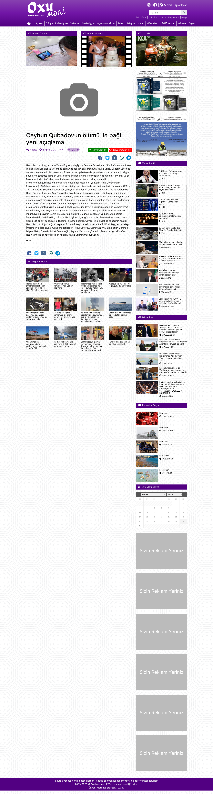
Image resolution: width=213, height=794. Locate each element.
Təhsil (121, 23)
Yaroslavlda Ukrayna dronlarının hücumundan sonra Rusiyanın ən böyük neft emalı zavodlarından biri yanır (92, 317)
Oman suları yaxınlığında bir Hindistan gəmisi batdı (120, 315)
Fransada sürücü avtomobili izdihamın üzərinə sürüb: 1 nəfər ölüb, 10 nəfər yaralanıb (37, 287)
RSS (108, 784)
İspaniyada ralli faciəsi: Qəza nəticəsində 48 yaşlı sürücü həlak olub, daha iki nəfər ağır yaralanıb (92, 288)
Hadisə (33, 149)
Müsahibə (152, 23)
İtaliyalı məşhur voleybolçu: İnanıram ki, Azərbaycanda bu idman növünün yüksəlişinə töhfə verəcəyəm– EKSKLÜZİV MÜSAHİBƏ (172, 387)
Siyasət (39, 23)
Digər (192, 23)
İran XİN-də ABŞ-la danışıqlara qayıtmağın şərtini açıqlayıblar (169, 272)
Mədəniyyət (88, 23)
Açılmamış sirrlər (106, 23)
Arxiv (163, 17)
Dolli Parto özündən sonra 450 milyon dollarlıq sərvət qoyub (171, 173)
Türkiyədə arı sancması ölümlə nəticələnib (119, 343)
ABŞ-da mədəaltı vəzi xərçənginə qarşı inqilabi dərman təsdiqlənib (170, 287)
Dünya (49, 23)
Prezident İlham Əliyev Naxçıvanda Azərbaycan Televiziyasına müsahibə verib (170, 357)
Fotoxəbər (164, 413)
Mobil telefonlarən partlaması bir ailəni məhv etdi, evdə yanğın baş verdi (64, 316)
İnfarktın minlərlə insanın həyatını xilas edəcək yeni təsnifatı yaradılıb (171, 258)
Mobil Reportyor (175, 5)
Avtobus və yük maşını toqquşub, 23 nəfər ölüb (120, 285)
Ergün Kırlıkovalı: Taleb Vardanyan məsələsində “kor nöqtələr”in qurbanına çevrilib (172, 370)
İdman (141, 23)
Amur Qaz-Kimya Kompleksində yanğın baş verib (63, 286)
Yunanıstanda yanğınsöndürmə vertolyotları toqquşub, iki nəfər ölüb (36, 345)
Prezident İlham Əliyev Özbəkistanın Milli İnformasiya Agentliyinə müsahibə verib (173, 341)
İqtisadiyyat (61, 23)
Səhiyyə (130, 23)
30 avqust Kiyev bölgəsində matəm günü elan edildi (170, 216)
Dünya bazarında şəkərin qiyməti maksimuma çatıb (170, 243)
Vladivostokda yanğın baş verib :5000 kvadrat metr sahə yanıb (65, 344)
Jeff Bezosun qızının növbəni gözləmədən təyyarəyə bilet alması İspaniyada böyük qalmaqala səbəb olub (91, 346)
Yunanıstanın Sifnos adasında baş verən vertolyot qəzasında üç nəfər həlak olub (36, 316)
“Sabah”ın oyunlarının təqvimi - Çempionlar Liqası (168, 202)
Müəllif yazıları (167, 23)
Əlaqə (184, 17)
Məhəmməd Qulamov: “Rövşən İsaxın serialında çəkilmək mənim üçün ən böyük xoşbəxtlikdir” (170, 328)
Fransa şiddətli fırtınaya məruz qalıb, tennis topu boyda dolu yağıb (170, 187)
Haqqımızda (174, 17)
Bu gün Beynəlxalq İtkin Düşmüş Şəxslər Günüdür (170, 229)
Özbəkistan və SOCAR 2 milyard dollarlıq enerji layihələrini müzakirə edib (170, 301)
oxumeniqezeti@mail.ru (125, 784)
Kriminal (182, 23)
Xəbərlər (75, 23)
